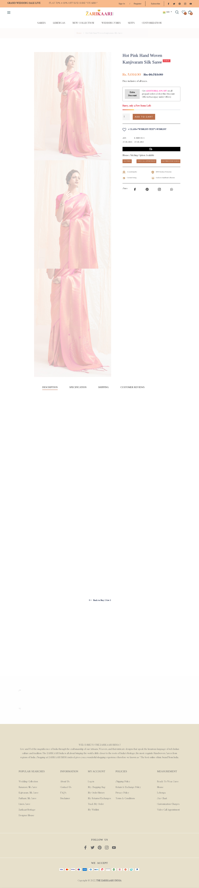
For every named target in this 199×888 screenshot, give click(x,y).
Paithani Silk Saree (27, 798)
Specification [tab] (78, 387)
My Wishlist (93, 810)
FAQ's (63, 793)
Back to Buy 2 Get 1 (102, 600)
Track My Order (96, 804)
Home (79, 33)
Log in (91, 782)
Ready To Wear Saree (168, 782)
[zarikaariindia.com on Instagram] (185, 3)
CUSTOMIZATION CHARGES (171, 161)
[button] (169, 117)
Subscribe (155, 3)
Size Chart (162, 798)
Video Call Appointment (168, 810)
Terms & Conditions (125, 798)
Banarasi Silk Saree (28, 787)
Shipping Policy (123, 782)
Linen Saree (24, 804)
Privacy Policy (122, 793)
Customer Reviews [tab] (132, 387)
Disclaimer (65, 798)
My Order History (96, 793)
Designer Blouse (26, 815)
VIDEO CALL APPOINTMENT (146, 161)
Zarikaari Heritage (27, 810)
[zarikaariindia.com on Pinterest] (180, 3)
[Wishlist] (183, 12)
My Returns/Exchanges (99, 798)
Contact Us (65, 787)
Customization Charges (168, 804)
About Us (64, 782)
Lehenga (161, 793)
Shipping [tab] (103, 387)
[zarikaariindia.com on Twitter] (174, 3)
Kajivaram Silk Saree (28, 793)
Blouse (160, 787)
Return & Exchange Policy (128, 787)
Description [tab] (50, 387)
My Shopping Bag (96, 787)
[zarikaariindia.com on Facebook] (169, 3)
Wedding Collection (28, 782)
